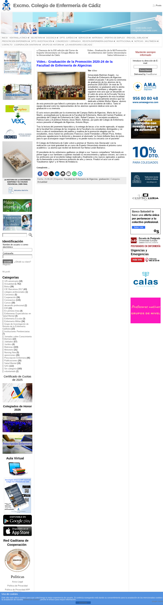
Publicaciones (10, 360)
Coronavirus (9, 300)
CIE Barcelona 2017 (13, 289)
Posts (158, 5)
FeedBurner (151, 74)
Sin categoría (10, 368)
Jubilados (8, 341)
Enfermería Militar (12, 321)
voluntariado (9, 371)
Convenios (9, 294)
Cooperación (10, 297)
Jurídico (8, 344)
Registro (6, 264)
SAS (6, 366)
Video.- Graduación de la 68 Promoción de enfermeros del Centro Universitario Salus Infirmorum (106, 52)
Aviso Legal (17, 582)
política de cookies (31, 599)
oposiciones (9, 355)
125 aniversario (11, 281)
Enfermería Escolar (13, 318)
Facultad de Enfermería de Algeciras (81, 179)
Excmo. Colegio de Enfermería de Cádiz (57, 5)
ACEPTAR (83, 603)
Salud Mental (10, 363)
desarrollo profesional (14, 305)
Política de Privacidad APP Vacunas (17, 590)
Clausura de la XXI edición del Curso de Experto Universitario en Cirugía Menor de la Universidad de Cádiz (57, 52)
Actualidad (9, 284)
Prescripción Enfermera (15, 358)
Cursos (7, 303)
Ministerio (8, 350)
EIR (6, 308)
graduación (104, 179)
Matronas (8, 347)
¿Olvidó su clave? (22, 262)
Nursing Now (10, 352)
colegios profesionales (14, 292)
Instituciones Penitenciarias (17, 331)
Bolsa (7, 286)
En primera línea (11, 311)
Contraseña (8, 253)
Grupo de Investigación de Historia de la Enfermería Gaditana (15, 326)
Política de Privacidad (17, 586)
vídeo (94, 70)
